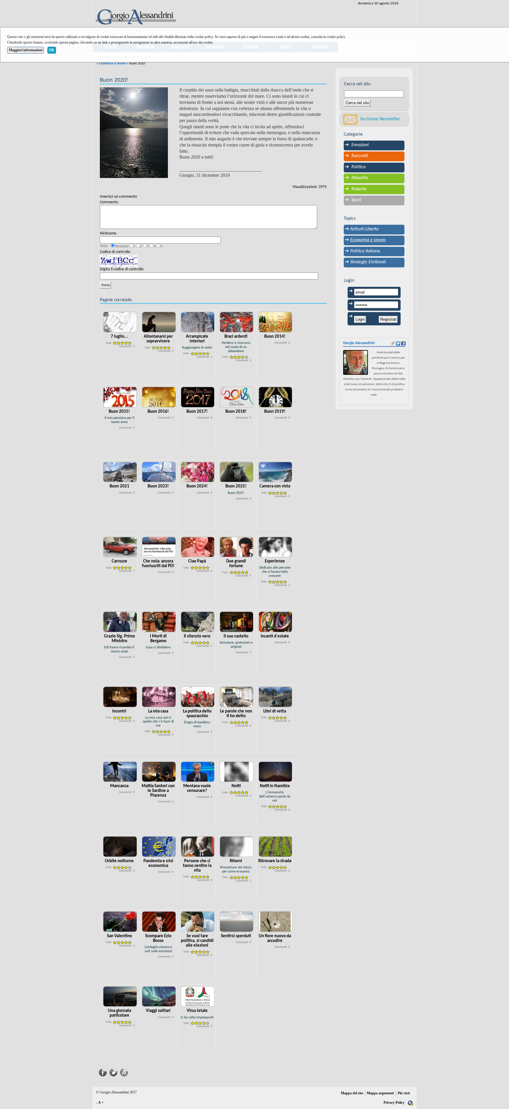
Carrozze (119, 561)
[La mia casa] (159, 696)
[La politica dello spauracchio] (198, 696)
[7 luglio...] (120, 322)
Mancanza (119, 786)
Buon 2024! (197, 486)
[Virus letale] (198, 996)
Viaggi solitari (158, 1011)
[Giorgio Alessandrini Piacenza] (135, 17)
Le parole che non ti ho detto (236, 713)
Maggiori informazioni (25, 50)
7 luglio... (119, 336)
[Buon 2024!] (198, 472)
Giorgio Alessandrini (359, 343)
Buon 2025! (236, 486)
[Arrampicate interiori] (198, 322)
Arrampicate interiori (197, 339)
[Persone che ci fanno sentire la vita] (198, 846)
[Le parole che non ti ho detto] (236, 696)
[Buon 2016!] (159, 397)
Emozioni (360, 145)
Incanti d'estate (275, 636)
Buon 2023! (158, 486)
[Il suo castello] (236, 622)
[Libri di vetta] (275, 696)
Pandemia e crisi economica (158, 863)
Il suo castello (236, 636)
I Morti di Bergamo (158, 638)
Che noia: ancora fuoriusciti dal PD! (158, 563)
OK (51, 50)
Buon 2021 (119, 486)
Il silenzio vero (197, 636)
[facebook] (403, 343)
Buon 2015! (119, 411)
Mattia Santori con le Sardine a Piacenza (158, 791)
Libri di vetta (274, 711)
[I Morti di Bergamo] (159, 622)
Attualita (359, 178)
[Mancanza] (120, 771)
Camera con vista (275, 486)
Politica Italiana (365, 251)
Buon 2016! (158, 411)
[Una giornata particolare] (120, 996)
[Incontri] (120, 696)
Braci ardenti (235, 336)
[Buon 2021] (120, 472)
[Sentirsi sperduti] (236, 921)
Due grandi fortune (236, 563)
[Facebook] (103, 1072)
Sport (356, 200)
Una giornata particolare (119, 1013)
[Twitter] (113, 1072)
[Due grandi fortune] (236, 547)
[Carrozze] (120, 547)
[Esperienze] (275, 547)
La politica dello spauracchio (197, 713)
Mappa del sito (352, 1093)
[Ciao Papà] (198, 547)
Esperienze (275, 561)
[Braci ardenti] (236, 322)
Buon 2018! (236, 411)
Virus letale (197, 1011)
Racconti (359, 156)
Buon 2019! (274, 411)
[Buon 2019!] (275, 397)
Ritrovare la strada (274, 861)
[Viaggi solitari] (159, 996)
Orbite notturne (119, 861)
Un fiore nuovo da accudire (275, 938)
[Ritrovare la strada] (275, 846)
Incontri (119, 711)
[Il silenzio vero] (198, 622)
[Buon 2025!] (236, 472)
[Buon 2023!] (159, 472)
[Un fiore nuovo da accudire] (275, 921)
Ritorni (236, 861)
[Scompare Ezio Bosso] (159, 921)
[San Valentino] (120, 921)
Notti (236, 786)
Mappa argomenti (380, 1093)
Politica (358, 167)
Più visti (404, 1093)
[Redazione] (410, 1102)
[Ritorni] (236, 846)
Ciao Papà (197, 561)
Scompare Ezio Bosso (158, 938)
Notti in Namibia (275, 786)
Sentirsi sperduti (236, 936)
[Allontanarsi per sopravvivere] (159, 322)
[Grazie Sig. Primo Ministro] (120, 622)
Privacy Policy (394, 1102)
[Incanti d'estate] (275, 622)
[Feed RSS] (124, 1072)
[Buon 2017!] (198, 397)
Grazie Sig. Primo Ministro (119, 638)
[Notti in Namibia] (275, 771)
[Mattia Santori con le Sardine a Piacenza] (159, 771)
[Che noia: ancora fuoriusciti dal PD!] (159, 547)
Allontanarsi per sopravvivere (158, 339)
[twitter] (398, 343)
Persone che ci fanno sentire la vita (197, 866)
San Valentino (119, 936)
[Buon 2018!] (236, 397)
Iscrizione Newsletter (380, 119)
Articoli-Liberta (364, 229)
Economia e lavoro (112, 63)
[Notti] (236, 771)
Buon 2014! (274, 336)
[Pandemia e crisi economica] (159, 846)
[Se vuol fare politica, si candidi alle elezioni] (198, 921)
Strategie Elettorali (368, 262)
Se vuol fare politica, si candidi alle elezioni (197, 941)
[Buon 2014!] (275, 322)
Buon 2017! (197, 411)
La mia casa (158, 711)
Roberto (358, 189)
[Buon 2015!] (120, 397)
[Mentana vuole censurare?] (198, 771)
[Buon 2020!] (134, 132)
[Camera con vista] (275, 472)
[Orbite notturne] (120, 846)
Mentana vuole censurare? (197, 788)
